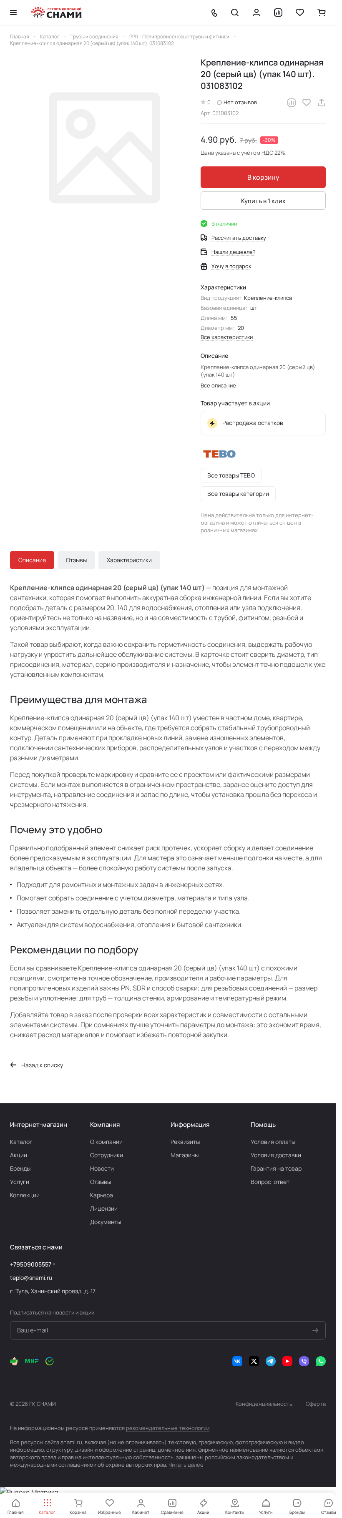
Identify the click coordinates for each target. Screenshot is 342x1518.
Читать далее (186, 1464)
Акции (18, 1155)
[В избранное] (306, 102)
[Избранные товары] (300, 12)
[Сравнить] (291, 102)
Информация (190, 1124)
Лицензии (104, 1208)
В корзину (263, 177)
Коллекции (25, 1195)
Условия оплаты (273, 1142)
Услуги (19, 1182)
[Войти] (256, 12)
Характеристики (129, 560)
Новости (102, 1168)
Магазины (185, 1155)
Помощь (263, 1124)
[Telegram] (271, 1361)
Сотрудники (106, 1155)
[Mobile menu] (13, 12)
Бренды (20, 1168)
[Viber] (304, 1361)
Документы (105, 1222)
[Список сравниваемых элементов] (278, 12)
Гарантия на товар (276, 1168)
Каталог (21, 1142)
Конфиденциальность (264, 1403)
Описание (32, 560)
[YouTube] (287, 1361)
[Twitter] (254, 1361)
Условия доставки (276, 1155)
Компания (105, 1124)
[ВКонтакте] (237, 1361)
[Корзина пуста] (321, 12)
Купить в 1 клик (263, 200)
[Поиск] (235, 12)
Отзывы (76, 560)
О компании (106, 1142)
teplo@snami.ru (31, 1278)
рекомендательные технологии (167, 1428)
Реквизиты (185, 1142)
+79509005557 (30, 1264)
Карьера (101, 1195)
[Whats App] (321, 1361)
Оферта (316, 1403)
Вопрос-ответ (270, 1182)
